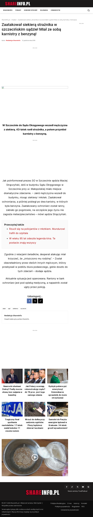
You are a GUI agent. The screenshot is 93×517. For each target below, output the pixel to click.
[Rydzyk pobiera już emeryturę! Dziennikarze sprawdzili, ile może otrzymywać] (57, 376)
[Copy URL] (40, 301)
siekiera (15, 308)
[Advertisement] (35, 66)
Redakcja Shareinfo (13, 40)
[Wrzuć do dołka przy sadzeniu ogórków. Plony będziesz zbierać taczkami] (34, 409)
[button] (88, 10)
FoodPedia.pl (82, 491)
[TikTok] (72, 487)
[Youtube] (83, 487)
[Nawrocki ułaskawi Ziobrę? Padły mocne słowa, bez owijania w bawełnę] (12, 376)
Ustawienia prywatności (70, 510)
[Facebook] (29, 301)
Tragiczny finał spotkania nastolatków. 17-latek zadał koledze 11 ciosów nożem (12, 425)
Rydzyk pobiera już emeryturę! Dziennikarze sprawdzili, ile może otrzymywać (57, 392)
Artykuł (14, 20)
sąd (9, 308)
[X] (34, 301)
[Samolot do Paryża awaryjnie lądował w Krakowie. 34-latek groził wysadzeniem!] (57, 409)
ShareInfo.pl (6, 20)
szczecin (23, 308)
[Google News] (88, 487)
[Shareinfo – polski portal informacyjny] (18, 3)
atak (4, 308)
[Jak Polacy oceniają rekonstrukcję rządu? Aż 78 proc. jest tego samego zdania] (34, 376)
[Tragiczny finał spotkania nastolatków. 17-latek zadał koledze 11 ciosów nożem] (12, 409)
